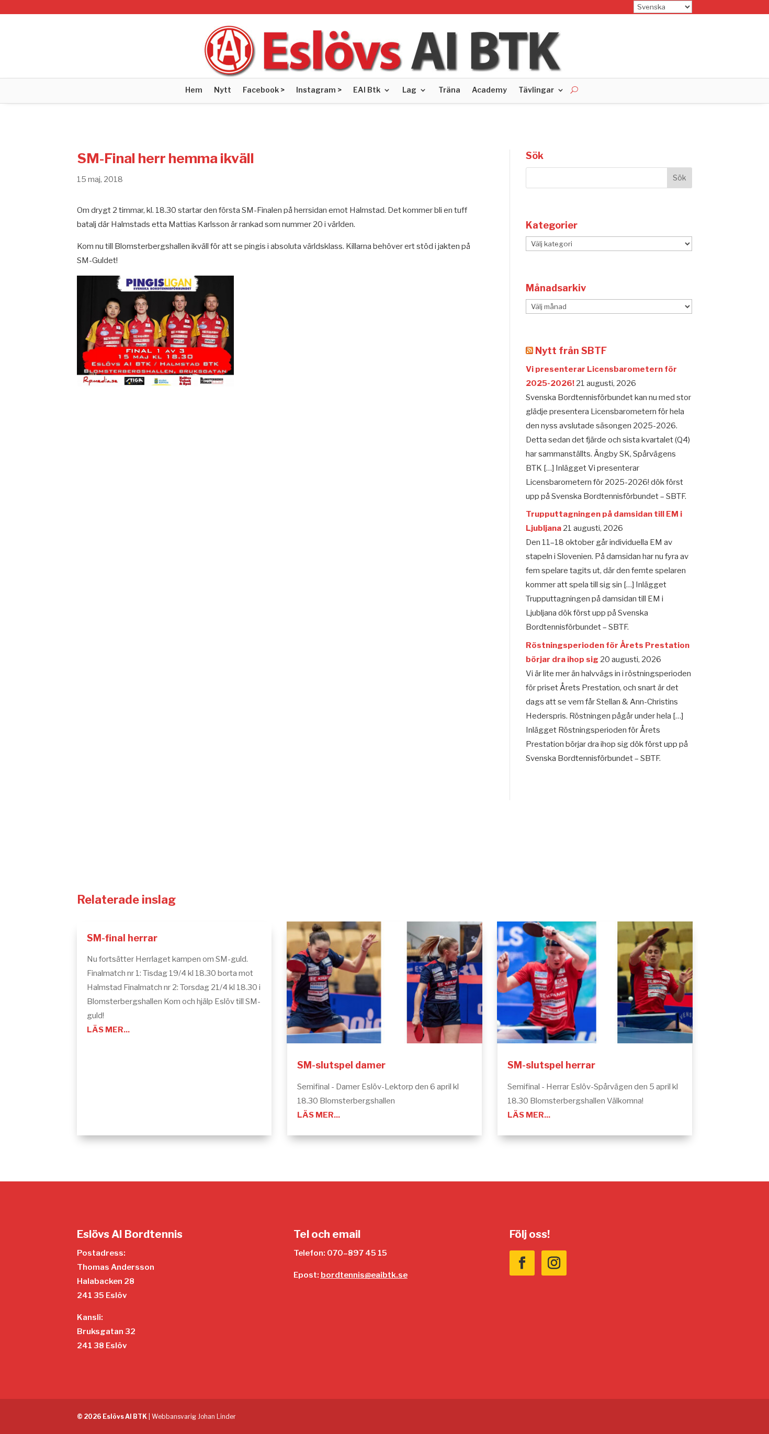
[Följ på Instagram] (554, 1263)
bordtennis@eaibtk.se (364, 1275)
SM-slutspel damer (341, 1065)
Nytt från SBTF (571, 350)
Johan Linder (217, 1416)
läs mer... (108, 1029)
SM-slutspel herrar (551, 1065)
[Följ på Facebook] (522, 1263)
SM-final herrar (122, 937)
